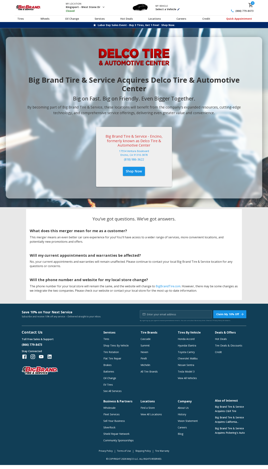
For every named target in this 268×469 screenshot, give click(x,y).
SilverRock (109, 427)
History (182, 414)
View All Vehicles (187, 378)
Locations (154, 18)
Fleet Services (111, 414)
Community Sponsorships (118, 440)
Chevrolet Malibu (188, 358)
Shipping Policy (143, 450)
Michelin (145, 365)
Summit (145, 345)
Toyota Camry (186, 352)
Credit (206, 18)
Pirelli (144, 358)
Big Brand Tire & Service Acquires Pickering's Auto (230, 430)
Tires (20, 18)
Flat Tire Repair (112, 358)
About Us (183, 407)
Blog (180, 434)
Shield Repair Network (116, 434)
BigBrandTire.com (168, 286)
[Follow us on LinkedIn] (49, 356)
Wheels (44, 18)
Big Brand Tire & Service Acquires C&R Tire (229, 409)
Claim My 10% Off (227, 314)
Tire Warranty (162, 450)
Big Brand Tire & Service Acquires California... (229, 419)
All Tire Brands (149, 371)
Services (100, 18)
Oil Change (72, 18)
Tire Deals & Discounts (228, 345)
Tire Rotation (111, 352)
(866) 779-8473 (244, 11)
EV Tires (108, 384)
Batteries (108, 371)
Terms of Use (124, 450)
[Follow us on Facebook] (24, 356)
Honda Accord (186, 339)
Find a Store (148, 407)
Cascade (146, 339)
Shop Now (134, 171)
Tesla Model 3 (186, 371)
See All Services (112, 391)
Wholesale (109, 407)
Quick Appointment (239, 18)
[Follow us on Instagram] (33, 356)
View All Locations (151, 414)
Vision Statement (188, 421)
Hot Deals (126, 18)
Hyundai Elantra (187, 345)
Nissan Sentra (186, 365)
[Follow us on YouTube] (41, 356)
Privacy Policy (217, 320)
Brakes (107, 365)
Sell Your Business (114, 421)
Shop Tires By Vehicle (116, 345)
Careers (181, 18)
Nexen (144, 352)
